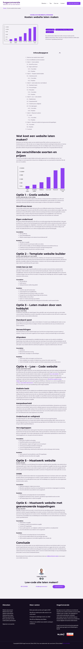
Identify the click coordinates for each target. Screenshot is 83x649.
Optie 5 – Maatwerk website (34, 113)
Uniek (30, 115)
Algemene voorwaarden (8, 624)
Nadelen (33, 71)
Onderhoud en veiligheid (35, 103)
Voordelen (33, 69)
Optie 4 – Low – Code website (34, 96)
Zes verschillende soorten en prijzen (35, 59)
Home (4, 8)
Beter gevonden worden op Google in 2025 (40, 610)
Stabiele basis (32, 99)
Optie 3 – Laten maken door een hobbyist (37, 83)
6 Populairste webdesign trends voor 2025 (40, 616)
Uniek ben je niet (33, 76)
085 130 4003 (24, 586)
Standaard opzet (33, 85)
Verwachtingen (33, 87)
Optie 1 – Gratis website (33, 62)
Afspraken (31, 89)
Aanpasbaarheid (33, 101)
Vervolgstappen (33, 106)
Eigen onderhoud (33, 66)
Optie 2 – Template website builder (35, 73)
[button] (46, 3)
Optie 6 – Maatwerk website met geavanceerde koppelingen (41, 122)
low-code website (54, 374)
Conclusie (29, 129)
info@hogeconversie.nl (41, 586)
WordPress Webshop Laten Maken (38, 619)
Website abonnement (8, 610)
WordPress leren (33, 64)
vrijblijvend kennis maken (52, 556)
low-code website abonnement (25, 382)
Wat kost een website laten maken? (35, 57)
